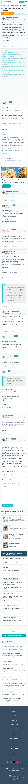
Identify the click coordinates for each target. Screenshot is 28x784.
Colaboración (14, 729)
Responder (14, 46)
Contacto (14, 716)
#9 (24, 357)
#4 (24, 207)
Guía (17, 270)
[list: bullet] (16, 483)
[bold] (4, 483)
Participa (14, 631)
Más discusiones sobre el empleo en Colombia (14, 635)
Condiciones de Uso (14, 770)
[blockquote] (8, 483)
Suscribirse (20, 13)
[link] (10, 483)
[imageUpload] (12, 483)
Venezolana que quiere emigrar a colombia (12, 62)
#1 (24, 19)
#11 (24, 417)
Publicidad (14, 720)
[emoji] (14, 483)
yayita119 (7, 229)
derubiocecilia (8, 17)
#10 (24, 372)
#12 (24, 440)
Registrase (21, 1)
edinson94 (7, 438)
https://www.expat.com (8, 150)
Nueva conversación (7, 13)
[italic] (6, 483)
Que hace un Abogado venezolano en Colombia (13, 70)
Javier (6, 102)
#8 (24, 337)
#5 (24, 231)
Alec (6, 371)
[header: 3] (18, 483)
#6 (24, 253)
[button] (20, 483)
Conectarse (15, 1)
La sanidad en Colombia (8, 52)
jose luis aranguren (10, 311)
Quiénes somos (14, 724)
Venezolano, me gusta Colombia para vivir (12, 74)
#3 (24, 193)
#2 (24, 103)
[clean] (22, 483)
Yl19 (6, 415)
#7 (24, 313)
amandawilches (9, 336)
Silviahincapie (8, 205)
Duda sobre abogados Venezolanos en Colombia (13, 66)
